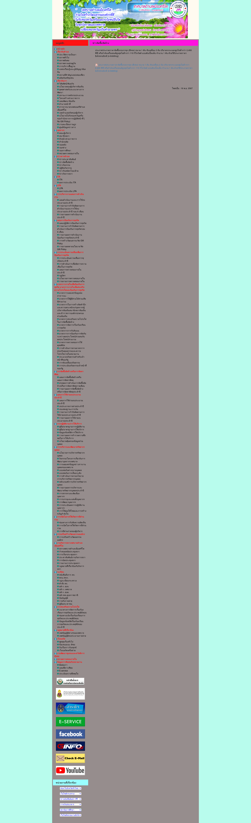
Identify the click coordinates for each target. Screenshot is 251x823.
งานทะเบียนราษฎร (67, 124)
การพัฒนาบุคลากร (67, 502)
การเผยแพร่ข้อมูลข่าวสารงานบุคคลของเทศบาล (71, 466)
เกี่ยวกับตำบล (63, 51)
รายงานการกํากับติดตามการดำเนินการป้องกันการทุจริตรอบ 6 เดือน (71, 228)
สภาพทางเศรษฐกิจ (67, 63)
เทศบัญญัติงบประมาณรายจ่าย (72, 635)
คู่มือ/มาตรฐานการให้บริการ (71, 429)
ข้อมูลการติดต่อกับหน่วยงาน (69, 661)
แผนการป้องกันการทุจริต (68, 220)
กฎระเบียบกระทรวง (68, 580)
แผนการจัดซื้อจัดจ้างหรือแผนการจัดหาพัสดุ (69, 378)
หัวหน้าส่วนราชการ (68, 138)
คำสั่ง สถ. (63, 583)
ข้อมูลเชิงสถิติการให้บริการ (71, 432)
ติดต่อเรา (63, 664)
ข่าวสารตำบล (63, 156)
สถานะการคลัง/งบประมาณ (71, 95)
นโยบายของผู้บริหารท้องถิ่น (71, 86)
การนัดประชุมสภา (67, 560)
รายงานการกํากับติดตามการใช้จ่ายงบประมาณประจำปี (71, 413)
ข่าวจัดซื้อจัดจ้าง (66, 162)
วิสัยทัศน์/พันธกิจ (66, 83)
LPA (59, 185)
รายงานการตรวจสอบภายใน (72, 281)
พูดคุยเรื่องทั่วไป (66, 641)
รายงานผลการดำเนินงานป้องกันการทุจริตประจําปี (69, 236)
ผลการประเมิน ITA (67, 182)
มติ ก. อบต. (64, 592)
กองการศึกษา (65, 150)
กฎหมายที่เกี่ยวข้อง (65, 629)
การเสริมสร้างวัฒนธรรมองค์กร (71, 534)
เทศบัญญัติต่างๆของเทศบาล (71, 632)
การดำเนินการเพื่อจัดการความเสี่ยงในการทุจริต (71, 265)
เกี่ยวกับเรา (62, 80)
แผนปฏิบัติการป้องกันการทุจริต (72, 223)
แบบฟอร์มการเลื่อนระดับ (70, 473)
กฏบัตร (62, 275)
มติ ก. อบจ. (64, 586)
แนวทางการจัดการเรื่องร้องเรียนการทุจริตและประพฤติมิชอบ (72, 611)
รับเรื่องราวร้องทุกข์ (68, 647)
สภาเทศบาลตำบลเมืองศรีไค (71, 548)
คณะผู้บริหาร (65, 132)
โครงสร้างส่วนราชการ (69, 98)
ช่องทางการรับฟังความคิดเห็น (72, 522)
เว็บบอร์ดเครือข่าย (67, 650)
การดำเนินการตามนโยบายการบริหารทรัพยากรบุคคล (70, 477)
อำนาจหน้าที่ (65, 103)
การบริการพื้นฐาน (67, 66)
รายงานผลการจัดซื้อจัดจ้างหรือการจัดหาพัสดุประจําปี (70, 390)
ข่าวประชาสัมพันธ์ (67, 159)
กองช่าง (62, 147)
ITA (58, 176)
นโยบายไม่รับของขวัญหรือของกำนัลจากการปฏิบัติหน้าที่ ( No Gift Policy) (71, 118)
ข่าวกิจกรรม (64, 164)
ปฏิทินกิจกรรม (65, 167)
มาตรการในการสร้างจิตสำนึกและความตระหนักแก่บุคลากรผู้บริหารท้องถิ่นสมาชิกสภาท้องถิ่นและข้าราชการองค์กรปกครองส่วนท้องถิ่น (71, 310)
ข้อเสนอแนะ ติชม (67, 644)
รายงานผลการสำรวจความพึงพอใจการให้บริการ (71, 437)
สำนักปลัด (63, 141)
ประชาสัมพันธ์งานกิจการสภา (72, 557)
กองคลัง (62, 144)
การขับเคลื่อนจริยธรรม (69, 362)
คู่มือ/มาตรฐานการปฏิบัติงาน (72, 426)
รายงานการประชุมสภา (69, 563)
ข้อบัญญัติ (63, 597)
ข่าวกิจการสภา (66, 173)
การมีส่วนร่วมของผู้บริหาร (71, 531)
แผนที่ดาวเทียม (66, 667)
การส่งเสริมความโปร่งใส (68, 606)
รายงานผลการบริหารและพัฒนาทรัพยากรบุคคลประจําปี (70, 489)
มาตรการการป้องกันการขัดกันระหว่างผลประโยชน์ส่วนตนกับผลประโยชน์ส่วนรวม (71, 336)
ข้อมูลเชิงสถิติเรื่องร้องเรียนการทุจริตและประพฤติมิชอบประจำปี (70, 624)
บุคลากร (60, 130)
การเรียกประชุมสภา (68, 554)
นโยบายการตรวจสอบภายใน (72, 278)
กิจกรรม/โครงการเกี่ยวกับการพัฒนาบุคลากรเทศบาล (71, 460)
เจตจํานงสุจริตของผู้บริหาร (71, 112)
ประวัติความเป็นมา (67, 54)
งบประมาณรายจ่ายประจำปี (71, 406)
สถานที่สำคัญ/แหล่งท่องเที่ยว (72, 74)
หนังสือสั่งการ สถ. (67, 574)
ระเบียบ (60, 571)
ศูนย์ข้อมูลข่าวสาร (67, 127)
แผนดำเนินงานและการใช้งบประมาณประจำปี (71, 201)
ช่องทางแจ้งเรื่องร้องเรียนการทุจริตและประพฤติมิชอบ (71, 617)
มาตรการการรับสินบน (69, 330)
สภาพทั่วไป (64, 57)
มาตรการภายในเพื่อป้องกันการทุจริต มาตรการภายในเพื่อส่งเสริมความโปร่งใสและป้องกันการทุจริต (69, 287)
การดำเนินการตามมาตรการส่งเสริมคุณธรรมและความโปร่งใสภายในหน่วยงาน (71, 351)
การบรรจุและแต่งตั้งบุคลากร (72, 499)
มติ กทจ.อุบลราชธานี (68, 595)
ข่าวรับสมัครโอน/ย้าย (68, 170)
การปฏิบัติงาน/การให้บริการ (69, 423)
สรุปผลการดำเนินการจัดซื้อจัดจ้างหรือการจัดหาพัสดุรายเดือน (71, 384)
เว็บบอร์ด (61, 638)
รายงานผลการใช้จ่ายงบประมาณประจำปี (69, 419)
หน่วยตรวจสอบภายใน (69, 153)
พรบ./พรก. (63, 577)
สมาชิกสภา (64, 135)
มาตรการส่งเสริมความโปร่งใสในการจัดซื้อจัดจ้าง (71, 320)
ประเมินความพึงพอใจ (68, 673)
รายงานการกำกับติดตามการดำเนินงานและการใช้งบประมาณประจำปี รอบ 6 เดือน (71, 208)
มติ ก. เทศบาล (65, 589)
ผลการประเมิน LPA (68, 191)
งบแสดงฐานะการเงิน (68, 409)
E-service (63, 670)
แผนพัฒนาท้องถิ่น (67, 101)
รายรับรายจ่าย (65, 600)
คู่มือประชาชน (65, 603)
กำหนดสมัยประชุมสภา (69, 551)
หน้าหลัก (61, 48)
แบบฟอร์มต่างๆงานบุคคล (70, 470)
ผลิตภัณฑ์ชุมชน (66, 77)
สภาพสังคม (64, 60)
